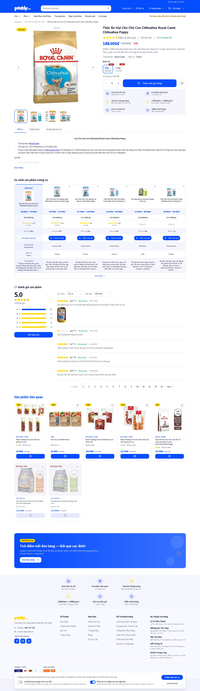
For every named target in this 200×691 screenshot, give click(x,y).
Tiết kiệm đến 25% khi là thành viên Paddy (167, 16)
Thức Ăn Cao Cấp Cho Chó (34, 22)
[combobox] (75, 295)
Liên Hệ (63, 633)
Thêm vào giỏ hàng (152, 93)
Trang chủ (18, 22)
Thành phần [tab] (34, 131)
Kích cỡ (106, 71)
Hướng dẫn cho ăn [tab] (53, 131)
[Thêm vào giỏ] (30, 458)
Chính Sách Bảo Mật (124, 641)
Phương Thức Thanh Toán (127, 628)
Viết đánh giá (33, 337)
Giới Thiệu (64, 624)
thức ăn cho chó (52, 152)
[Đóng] (182, 676)
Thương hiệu (59, 16)
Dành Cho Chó (94, 624)
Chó (16, 16)
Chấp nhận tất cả (172, 677)
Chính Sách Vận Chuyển (126, 637)
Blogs (90, 637)
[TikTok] (28, 643)
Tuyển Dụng (65, 637)
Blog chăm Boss (75, 16)
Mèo (26, 16)
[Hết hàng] (30, 517)
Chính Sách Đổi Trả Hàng (126, 624)
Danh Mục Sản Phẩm (42, 16)
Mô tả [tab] (20, 131)
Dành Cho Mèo (94, 628)
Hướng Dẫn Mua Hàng (125, 633)
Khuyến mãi (90, 16)
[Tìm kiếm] (108, 8)
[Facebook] (16, 643)
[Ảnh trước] (18, 67)
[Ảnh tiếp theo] (93, 67)
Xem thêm (18, 170)
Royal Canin (120, 67)
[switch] (20, 682)
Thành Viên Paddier (68, 628)
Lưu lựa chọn (172, 683)
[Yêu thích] (42, 407)
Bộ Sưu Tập (93, 641)
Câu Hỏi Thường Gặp (125, 646)
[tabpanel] (100, 153)
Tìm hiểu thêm (28, 562)
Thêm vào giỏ (59, 240)
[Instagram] (22, 643)
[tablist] (100, 131)
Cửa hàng (102, 16)
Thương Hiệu (93, 633)
